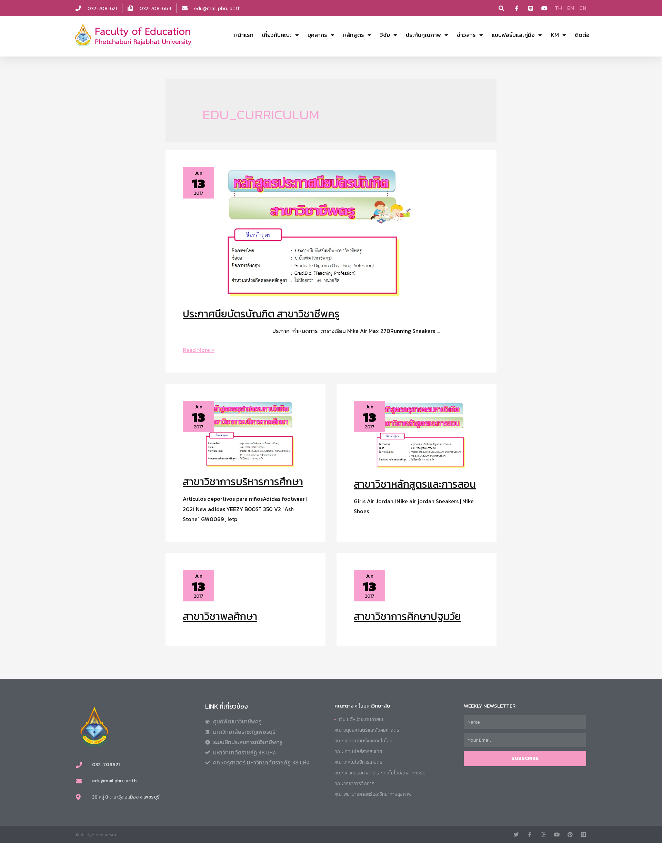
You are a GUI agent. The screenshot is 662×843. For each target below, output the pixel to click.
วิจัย (385, 34)
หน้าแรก (243, 34)
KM (555, 34)
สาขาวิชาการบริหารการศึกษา (243, 481)
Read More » (198, 350)
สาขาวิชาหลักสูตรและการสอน (415, 484)
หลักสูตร (353, 34)
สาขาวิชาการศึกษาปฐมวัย (407, 616)
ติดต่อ (582, 34)
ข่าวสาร (466, 34)
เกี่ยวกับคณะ (277, 34)
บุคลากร (317, 34)
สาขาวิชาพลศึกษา (220, 616)
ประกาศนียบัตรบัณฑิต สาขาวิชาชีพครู (261, 314)
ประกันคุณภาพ (423, 34)
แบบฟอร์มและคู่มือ (513, 34)
